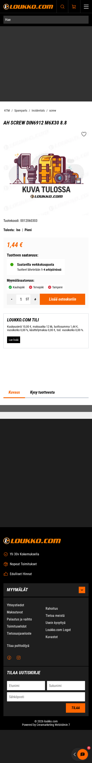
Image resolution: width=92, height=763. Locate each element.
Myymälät (17, 589)
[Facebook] (9, 658)
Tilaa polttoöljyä (18, 646)
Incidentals (38, 110)
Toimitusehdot (17, 626)
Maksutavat (15, 612)
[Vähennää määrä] (11, 299)
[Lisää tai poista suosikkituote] (84, 134)
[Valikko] (86, 6)
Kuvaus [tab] (14, 392)
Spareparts (20, 110)
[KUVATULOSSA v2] (46, 172)
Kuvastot (52, 637)
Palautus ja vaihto (19, 619)
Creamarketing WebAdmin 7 (53, 724)
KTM (7, 110)
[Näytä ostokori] (74, 6)
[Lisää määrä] (35, 299)
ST (27, 299)
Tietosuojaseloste (19, 633)
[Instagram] (18, 658)
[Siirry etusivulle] (28, 6)
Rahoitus (52, 608)
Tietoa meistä (55, 616)
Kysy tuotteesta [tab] (42, 392)
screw (52, 110)
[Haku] (62, 6)
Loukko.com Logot (58, 630)
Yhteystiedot (15, 605)
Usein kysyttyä (55, 623)
